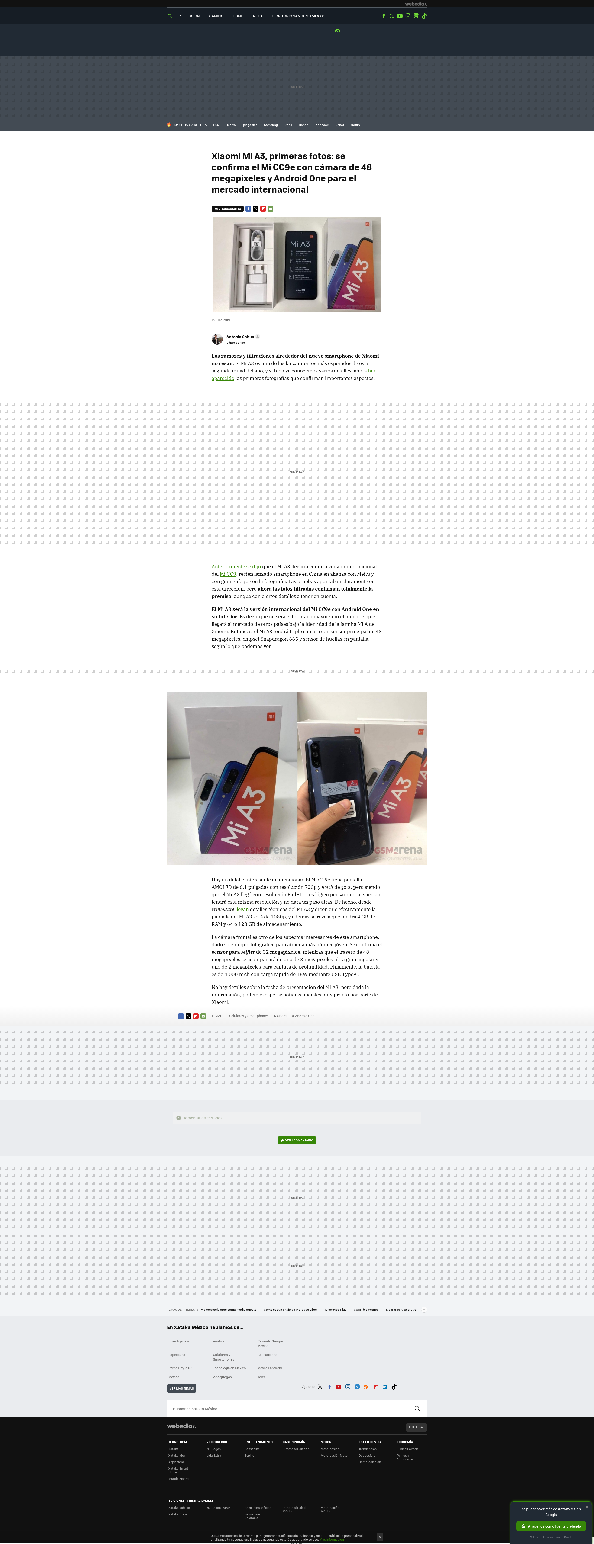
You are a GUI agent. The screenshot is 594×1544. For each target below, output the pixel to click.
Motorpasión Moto (334, 1455)
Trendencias (368, 1449)
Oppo (288, 124)
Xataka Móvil (177, 1455)
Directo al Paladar (296, 1449)
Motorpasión (330, 1449)
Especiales (176, 1354)
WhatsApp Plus (335, 1309)
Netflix (355, 124)
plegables (250, 124)
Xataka (173, 1449)
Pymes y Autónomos (405, 1457)
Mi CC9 (228, 574)
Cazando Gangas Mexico (271, 1343)
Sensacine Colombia (252, 1516)
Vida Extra (214, 1455)
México (173, 1376)
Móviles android (270, 1368)
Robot (339, 124)
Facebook (383, 16)
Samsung (271, 124)
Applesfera (176, 1462)
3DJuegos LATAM (219, 1507)
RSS (366, 1386)
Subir (413, 1427)
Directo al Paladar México (296, 1509)
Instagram (408, 16)
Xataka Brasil (177, 1514)
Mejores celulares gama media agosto (229, 1309)
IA (205, 124)
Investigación (178, 1341)
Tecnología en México (229, 1368)
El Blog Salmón (407, 1449)
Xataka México (179, 1507)
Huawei (231, 124)
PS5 (216, 124)
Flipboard (263, 209)
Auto (257, 16)
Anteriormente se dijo (236, 566)
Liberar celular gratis (401, 1309)
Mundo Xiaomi (178, 1478)
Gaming (216, 16)
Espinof (250, 1455)
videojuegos (222, 1376)
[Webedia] (416, 3)
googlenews (416, 16)
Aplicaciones (267, 1354)
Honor (303, 124)
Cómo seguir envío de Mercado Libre (291, 1309)
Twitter (391, 16)
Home (238, 16)
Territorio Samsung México (298, 16)
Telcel (262, 1376)
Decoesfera (367, 1455)
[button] (242, 336)
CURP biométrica (366, 1309)
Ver (299, 1140)
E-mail (270, 209)
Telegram (357, 1386)
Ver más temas (182, 1388)
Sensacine (252, 1449)
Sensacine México (258, 1507)
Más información (332, 1539)
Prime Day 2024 (180, 1368)
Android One (304, 1015)
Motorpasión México (330, 1509)
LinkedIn (384, 1386)
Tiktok (424, 16)
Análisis (219, 1341)
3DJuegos (214, 1449)
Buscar (417, 1408)
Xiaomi (282, 1015)
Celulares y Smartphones (249, 1015)
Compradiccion (370, 1462)
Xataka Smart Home (178, 1470)
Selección (190, 16)
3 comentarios (230, 208)
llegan (242, 909)
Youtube (400, 16)
